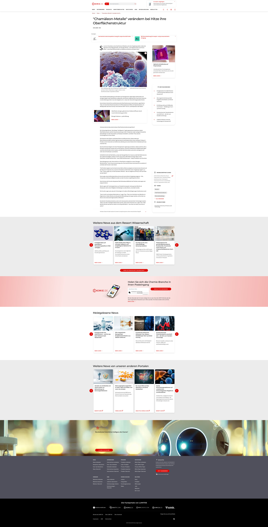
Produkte (137, 481)
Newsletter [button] (153, 9)
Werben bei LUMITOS (98, 514)
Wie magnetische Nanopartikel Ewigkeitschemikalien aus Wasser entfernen (165, 99)
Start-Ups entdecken (112, 464)
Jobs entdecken (110, 479)
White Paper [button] (129, 9)
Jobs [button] (135, 9)
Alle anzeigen (160, 198)
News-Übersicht (97, 469)
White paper (138, 484)
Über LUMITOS (108, 514)
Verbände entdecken (112, 466)
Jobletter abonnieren (112, 481)
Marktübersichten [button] (118, 9)
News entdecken (97, 462)
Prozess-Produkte (125, 466)
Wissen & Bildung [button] (144, 9)
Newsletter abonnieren (161, 289)
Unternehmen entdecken (113, 462)
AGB (102, 519)
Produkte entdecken (126, 462)
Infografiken (124, 481)
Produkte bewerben (125, 469)
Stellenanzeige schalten (113, 484)
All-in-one (137, 490)
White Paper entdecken (140, 462)
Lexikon (123, 479)
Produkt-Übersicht (125, 471)
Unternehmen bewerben (113, 469)
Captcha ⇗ (145, 294)
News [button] (93, 9)
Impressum (95, 519)
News (136, 479)
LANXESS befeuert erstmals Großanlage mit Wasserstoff (164, 120)
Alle (106, 3)
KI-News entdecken (104, 450)
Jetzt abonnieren (163, 471)
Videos (122, 486)
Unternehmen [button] (100, 9)
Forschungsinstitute (126, 484)
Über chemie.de (118, 514)
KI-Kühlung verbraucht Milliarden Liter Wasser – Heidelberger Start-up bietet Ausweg (165, 106)
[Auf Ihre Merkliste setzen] (163, 9)
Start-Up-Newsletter (98, 466)
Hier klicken (140, 293)
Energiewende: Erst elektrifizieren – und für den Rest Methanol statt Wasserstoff (165, 92)
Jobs (136, 486)
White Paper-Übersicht (140, 471)
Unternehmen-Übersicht (113, 471)
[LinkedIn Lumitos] (174, 519)
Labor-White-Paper (139, 464)
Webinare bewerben (97, 481)
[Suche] (135, 4)
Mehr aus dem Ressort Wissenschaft (133, 270)
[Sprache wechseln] (171, 9)
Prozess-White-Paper (140, 466)
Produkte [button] (109, 9)
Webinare (137, 488)
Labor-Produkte (125, 464)
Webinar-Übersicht (97, 484)
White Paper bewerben (140, 469)
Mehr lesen (131, 301)
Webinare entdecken (98, 479)
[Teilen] (167, 9)
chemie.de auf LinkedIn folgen (163, 474)
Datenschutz (108, 519)
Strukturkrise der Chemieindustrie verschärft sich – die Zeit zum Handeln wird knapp (165, 114)
